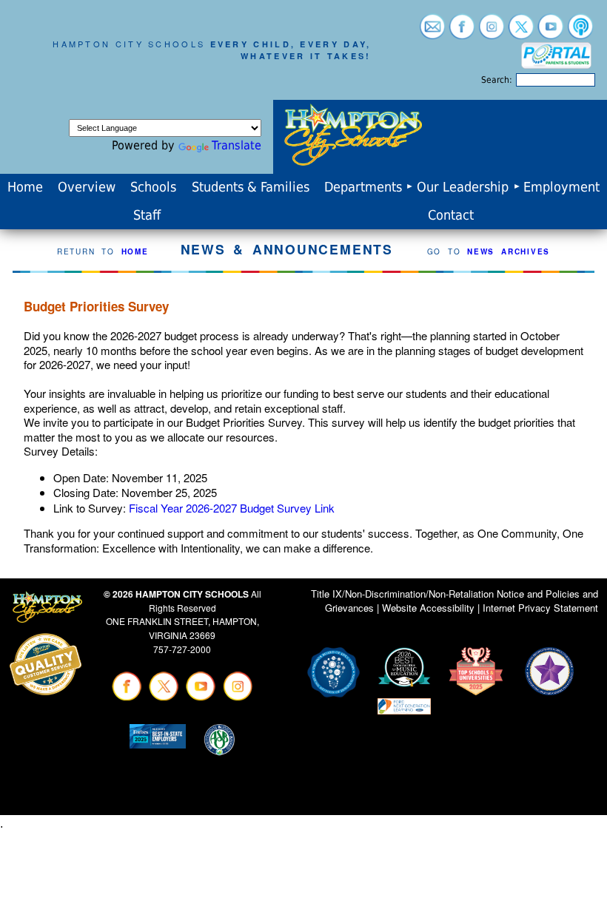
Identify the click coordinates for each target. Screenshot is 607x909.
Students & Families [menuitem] (250, 187)
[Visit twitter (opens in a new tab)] (521, 32)
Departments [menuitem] (363, 187)
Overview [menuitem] (86, 187)
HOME (135, 251)
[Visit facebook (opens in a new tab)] (462, 32)
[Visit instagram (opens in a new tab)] (491, 32)
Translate (236, 145)
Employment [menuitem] (561, 187)
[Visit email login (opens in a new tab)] (432, 32)
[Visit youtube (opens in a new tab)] (551, 32)
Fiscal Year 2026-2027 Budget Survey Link (232, 508)
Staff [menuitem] (147, 215)
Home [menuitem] (25, 187)
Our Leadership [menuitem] (463, 187)
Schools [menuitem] (153, 187)
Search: (496, 80)
